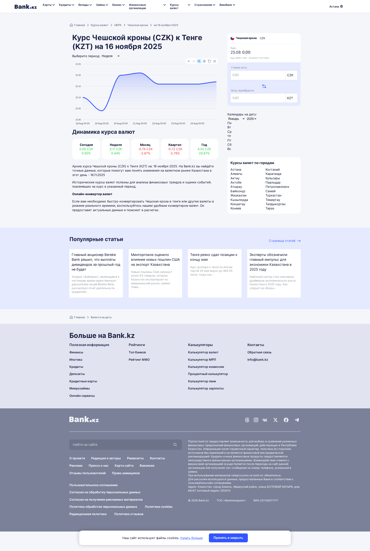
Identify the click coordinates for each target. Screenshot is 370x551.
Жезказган (238, 195)
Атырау (236, 187)
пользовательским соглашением (209, 482)
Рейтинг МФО (139, 359)
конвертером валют (183, 205)
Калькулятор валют (203, 352)
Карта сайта (124, 465)
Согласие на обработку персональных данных (104, 492)
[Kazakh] (353, 6)
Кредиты (76, 367)
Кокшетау (237, 204)
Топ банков (137, 352)
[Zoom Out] (193, 61)
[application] (145, 92)
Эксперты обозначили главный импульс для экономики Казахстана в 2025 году (271, 262)
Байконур (237, 191)
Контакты (157, 458)
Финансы (76, 352)
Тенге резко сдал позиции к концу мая (213, 257)
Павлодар (273, 182)
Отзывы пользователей (87, 473)
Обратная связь (259, 352)
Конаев (235, 208)
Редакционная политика (88, 514)
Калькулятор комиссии (206, 367)
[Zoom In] (188, 61)
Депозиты (77, 374)
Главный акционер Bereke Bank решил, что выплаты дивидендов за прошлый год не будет (96, 262)
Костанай (273, 169)
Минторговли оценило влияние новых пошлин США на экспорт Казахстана (155, 259)
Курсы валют (99, 25)
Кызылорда (239, 200)
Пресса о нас (98, 465)
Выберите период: (86, 56)
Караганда (273, 174)
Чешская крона (137, 25)
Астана (235, 169)
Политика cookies (158, 507)
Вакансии (147, 465)
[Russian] (348, 6)
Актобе (235, 182)
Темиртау (273, 200)
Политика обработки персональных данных (103, 507)
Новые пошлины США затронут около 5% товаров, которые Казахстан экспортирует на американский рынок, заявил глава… (151, 279)
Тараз (270, 208)
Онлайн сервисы (82, 396)
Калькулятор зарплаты (206, 388)
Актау (235, 178)
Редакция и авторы (106, 458)
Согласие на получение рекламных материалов (106, 499)
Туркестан (273, 195)
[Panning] (204, 61)
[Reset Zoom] (209, 61)
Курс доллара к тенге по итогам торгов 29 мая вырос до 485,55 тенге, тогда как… (211, 270)
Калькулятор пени (202, 381)
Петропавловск (277, 187)
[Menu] (214, 61)
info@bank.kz (257, 359)
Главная (79, 25)
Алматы (236, 174)
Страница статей (282, 241)
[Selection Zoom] (199, 61)
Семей (271, 191)
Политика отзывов (128, 514)
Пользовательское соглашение (93, 485)
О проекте (77, 458)
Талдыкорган (275, 204)
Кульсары (273, 178)
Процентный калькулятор (208, 374)
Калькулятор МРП (202, 359)
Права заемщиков (126, 473)
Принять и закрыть (228, 537)
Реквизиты (135, 458)
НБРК (118, 25)
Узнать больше (191, 538)
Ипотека (75, 359)
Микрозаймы (79, 388)
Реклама (75, 465)
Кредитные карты (83, 381)
